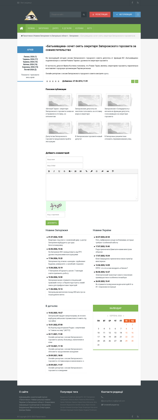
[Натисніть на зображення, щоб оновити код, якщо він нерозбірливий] (56, 206)
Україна (74, 402)
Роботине (68, 402)
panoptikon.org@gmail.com (114, 401)
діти (95, 402)
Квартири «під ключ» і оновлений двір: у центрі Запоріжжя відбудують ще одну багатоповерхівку (67, 242)
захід (83, 405)
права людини (84, 410)
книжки (68, 407)
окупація (70, 410)
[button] (49, 171)
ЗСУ (85, 397)
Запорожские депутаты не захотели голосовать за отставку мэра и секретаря (88, 111)
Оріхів (62, 402)
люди (80, 407)
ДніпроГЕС (79, 397)
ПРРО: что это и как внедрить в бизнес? (112, 268)
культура (75, 407)
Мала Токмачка (80, 400)
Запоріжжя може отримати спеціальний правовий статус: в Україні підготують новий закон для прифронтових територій (66, 282)
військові (90, 402)
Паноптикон (41, 417)
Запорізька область (67, 400)
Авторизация (125, 14)
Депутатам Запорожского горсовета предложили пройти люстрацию (58, 139)
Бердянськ (64, 397)
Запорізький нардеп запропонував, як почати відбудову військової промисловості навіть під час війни (67, 318)
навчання (93, 407)
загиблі (78, 405)
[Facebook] (132, 2)
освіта (76, 410)
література (86, 407)
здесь (106, 74)
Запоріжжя (91, 397)
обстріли (63, 410)
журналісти (71, 405)
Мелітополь (90, 400)
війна (84, 402)
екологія (63, 405)
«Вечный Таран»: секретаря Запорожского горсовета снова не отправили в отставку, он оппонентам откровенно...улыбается (60, 114)
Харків (80, 402)
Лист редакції (26, 3)
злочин (92, 405)
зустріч (62, 407)
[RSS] (138, 2)
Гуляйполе (72, 397)
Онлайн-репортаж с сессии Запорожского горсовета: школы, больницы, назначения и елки (66, 339)
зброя (87, 405)
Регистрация (101, 14)
